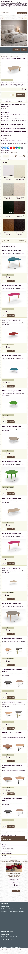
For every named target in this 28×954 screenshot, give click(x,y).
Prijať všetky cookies (22, 13)
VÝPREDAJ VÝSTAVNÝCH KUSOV (8, 858)
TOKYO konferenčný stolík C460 (11, 461)
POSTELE (3, 846)
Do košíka (21, 95)
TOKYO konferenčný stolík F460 (11, 533)
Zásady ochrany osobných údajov (17, 949)
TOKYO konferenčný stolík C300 (11, 391)
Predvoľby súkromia (5, 949)
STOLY (4, 152)
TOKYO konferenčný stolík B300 (11, 426)
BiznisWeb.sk (14, 953)
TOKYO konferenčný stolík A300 (11, 498)
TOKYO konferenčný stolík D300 (11, 355)
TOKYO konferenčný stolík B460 (11, 603)
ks (5, 281)
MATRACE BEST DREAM (6, 853)
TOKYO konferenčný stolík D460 (11, 251)
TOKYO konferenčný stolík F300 (11, 568)
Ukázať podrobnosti (5, 12)
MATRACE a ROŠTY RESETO (7, 848)
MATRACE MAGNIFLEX (6, 851)
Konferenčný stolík (13, 152)
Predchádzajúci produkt (7, 241)
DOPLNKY (3, 855)
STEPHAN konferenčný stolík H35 (12, 702)
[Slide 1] (14, 46)
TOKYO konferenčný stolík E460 (11, 285)
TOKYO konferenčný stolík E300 (11, 320)
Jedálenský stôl (5, 842)
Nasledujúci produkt (21, 241)
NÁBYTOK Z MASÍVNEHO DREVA (8, 835)
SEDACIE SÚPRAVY (5, 833)
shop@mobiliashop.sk (20, 911)
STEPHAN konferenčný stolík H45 (12, 638)
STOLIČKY (3, 844)
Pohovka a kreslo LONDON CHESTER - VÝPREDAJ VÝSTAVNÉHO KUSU (14, 875)
